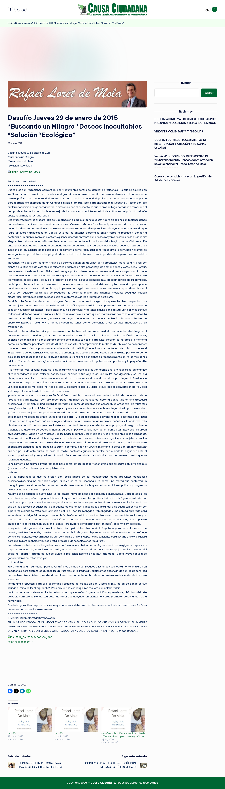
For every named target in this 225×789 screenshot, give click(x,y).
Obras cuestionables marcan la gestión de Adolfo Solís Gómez (183, 178)
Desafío (13, 733)
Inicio (10, 23)
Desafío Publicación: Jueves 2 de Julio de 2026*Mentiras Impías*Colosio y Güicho (123, 735)
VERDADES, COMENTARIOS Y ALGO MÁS (178, 131)
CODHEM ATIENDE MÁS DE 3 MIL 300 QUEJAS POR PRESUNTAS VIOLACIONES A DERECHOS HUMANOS (185, 121)
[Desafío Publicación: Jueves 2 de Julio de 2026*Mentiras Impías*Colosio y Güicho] (123, 719)
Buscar (186, 83)
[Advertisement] (112, 50)
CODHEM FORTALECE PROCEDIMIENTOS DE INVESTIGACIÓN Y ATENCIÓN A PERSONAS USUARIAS (180, 144)
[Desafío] (30, 719)
